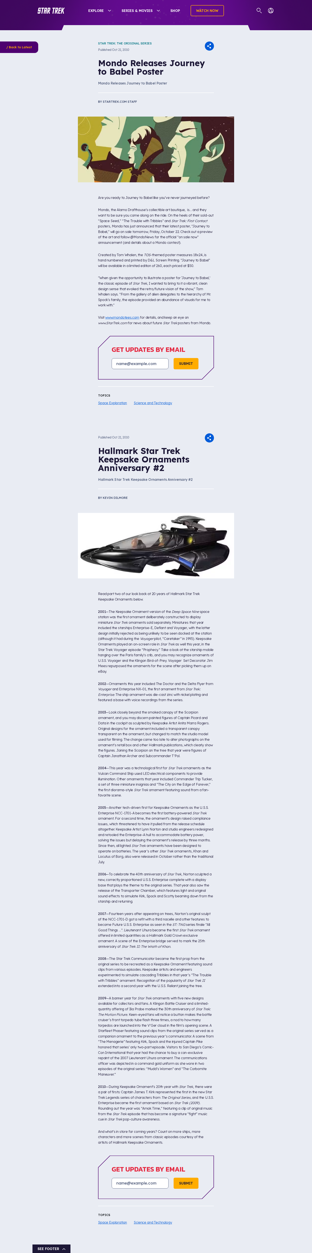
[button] (51, 10)
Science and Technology (153, 403)
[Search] (259, 10)
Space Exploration (112, 403)
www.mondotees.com (122, 317)
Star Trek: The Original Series (125, 43)
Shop (175, 11)
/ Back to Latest (19, 47)
